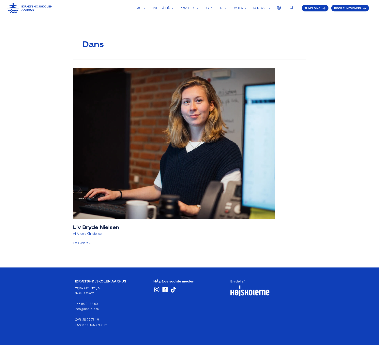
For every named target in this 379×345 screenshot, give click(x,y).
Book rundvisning (347, 8)
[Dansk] (278, 8)
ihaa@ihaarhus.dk (87, 309)
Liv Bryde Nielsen (96, 227)
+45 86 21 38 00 (86, 304)
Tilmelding (313, 8)
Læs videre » (81, 243)
